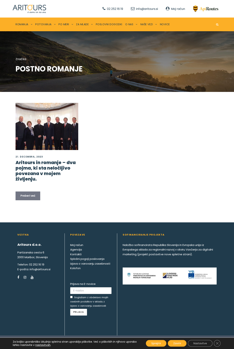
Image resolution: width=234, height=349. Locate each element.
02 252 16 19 (115, 9)
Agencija (76, 249)
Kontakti (76, 254)
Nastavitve (200, 343)
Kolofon (75, 268)
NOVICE (165, 24)
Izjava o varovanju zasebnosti (90, 263)
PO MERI (63, 24)
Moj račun (178, 9)
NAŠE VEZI (146, 24)
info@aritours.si (147, 9)
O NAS (129, 24)
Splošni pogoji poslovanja (87, 259)
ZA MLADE (82, 24)
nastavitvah (42, 345)
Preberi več (27, 196)
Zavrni (177, 343)
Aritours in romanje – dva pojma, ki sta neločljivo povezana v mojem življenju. (46, 170)
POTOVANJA (43, 24)
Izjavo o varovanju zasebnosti (88, 306)
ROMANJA (22, 24)
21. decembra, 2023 (29, 156)
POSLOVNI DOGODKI (109, 24)
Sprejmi (156, 343)
